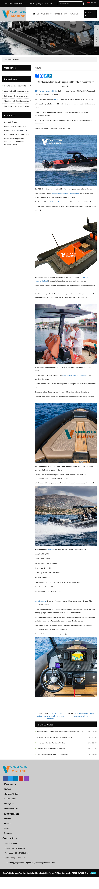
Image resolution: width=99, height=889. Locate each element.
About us (41, 14)
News (65, 14)
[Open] (96, 36)
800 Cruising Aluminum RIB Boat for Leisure (52, 754)
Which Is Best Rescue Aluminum (16, 91)
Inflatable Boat (10, 799)
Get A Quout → (90, 14)
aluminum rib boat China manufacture (65, 194)
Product (49, 14)
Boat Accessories (11, 808)
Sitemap (88, 873)
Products (10, 784)
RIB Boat (7, 789)
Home (34, 14)
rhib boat (51, 549)
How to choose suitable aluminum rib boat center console (50, 716)
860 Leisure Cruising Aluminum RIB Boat (51, 743)
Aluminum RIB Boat (11, 794)
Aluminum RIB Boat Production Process (51, 748)
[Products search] (81, 4)
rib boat (57, 99)
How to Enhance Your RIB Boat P (17, 86)
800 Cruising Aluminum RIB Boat (17, 106)
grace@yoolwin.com (43, 4)
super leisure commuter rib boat (74, 375)
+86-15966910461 (15, 4)
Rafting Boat (9, 803)
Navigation (11, 813)
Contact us (73, 14)
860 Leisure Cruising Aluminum (16, 96)
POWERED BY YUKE (77, 873)
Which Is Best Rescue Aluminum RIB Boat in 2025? (55, 737)
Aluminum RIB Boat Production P (17, 101)
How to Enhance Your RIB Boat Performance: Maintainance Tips (60, 731)
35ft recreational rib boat (59, 202)
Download (58, 14)
